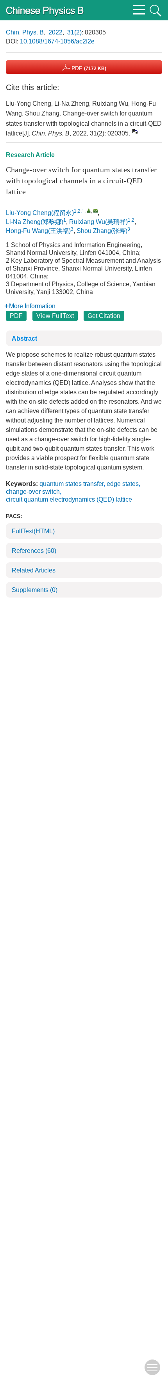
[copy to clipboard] (135, 131)
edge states (123, 483)
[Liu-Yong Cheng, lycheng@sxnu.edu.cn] (89, 210)
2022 (55, 32)
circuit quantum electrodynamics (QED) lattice (69, 499)
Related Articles (33, 570)
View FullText (55, 315)
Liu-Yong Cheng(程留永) (40, 212)
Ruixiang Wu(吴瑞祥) (98, 221)
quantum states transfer (71, 483)
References (34, 550)
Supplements (34, 590)
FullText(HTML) (33, 531)
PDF (88, 68)
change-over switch (33, 491)
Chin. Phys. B (25, 32)
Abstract (24, 338)
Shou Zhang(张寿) (102, 230)
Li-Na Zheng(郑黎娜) (34, 221)
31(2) (74, 32)
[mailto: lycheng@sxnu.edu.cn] (95, 210)
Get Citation (104, 315)
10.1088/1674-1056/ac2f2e (57, 41)
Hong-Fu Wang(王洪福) (38, 230)
